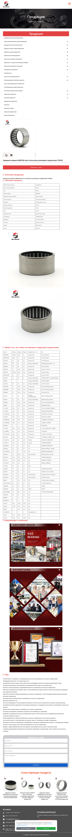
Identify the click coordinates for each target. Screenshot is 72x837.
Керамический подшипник (10, 101)
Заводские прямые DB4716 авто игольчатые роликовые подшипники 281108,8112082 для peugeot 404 (10, 796)
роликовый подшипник (9, 97)
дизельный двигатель (9, 115)
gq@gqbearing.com (14, 819)
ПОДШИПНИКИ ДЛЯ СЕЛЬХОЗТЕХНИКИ (13, 38)
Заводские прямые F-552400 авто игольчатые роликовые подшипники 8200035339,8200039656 (61, 795)
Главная (31, 21)
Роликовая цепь (8, 73)
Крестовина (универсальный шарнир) (13, 90)
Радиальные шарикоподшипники (12, 52)
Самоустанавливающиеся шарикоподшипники (15, 41)
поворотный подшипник (10, 94)
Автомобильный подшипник (11, 69)
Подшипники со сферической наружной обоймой (16, 62)
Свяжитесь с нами (36, 167)
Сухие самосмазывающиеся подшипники (14, 83)
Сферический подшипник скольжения (13, 66)
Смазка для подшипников (10, 111)
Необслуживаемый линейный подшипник (14, 80)
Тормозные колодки (9, 108)
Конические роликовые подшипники (13, 59)
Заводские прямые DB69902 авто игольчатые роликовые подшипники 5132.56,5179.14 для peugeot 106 (27, 796)
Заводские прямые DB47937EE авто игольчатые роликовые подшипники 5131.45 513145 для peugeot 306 (44, 796)
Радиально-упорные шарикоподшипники (14, 48)
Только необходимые (26, 828)
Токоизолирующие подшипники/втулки (13, 87)
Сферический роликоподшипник (12, 55)
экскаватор (6, 104)
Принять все (46, 828)
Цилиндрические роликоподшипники (13, 45)
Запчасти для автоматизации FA (12, 76)
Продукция (39, 21)
